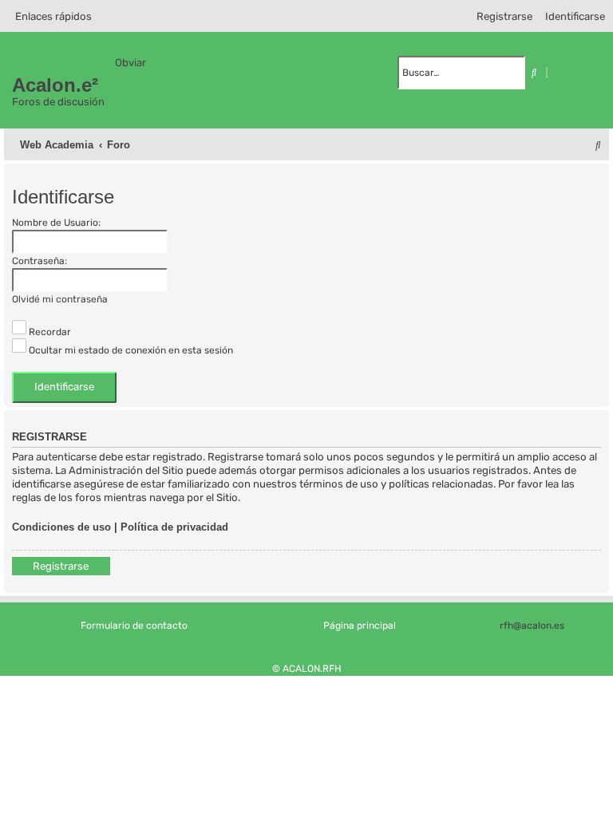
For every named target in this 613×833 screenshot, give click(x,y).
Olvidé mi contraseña (60, 299)
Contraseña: (39, 260)
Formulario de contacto (134, 625)
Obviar (130, 63)
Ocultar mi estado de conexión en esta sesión (129, 350)
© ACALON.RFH (307, 668)
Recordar (48, 332)
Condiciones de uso (61, 527)
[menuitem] (571, 16)
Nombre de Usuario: (56, 222)
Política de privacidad (174, 527)
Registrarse (61, 566)
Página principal (359, 625)
